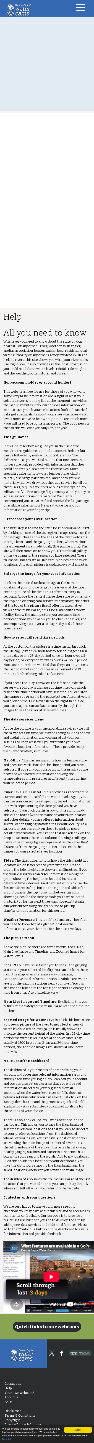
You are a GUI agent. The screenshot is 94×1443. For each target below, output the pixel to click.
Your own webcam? (19, 1393)
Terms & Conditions (20, 1416)
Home (20, 10)
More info (7, 1439)
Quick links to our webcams (47, 1326)
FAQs (9, 1402)
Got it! (78, 1429)
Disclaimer (13, 1411)
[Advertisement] (47, 64)
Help (8, 1388)
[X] (51, 1353)
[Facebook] (61, 1353)
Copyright (12, 1420)
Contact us (13, 1384)
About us (11, 1397)
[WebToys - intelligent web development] (80, 1353)
